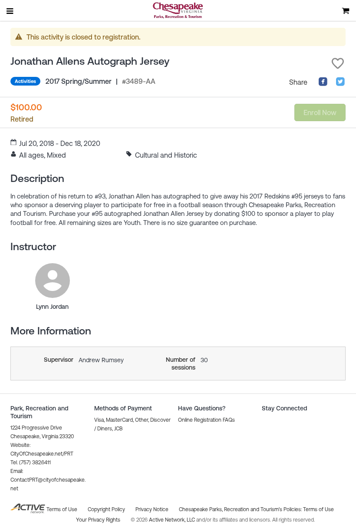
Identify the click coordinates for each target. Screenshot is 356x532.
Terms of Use (318, 509)
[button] (338, 63)
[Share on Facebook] (323, 84)
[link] (52, 280)
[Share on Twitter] (340, 84)
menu (10, 10)
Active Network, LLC (172, 520)
